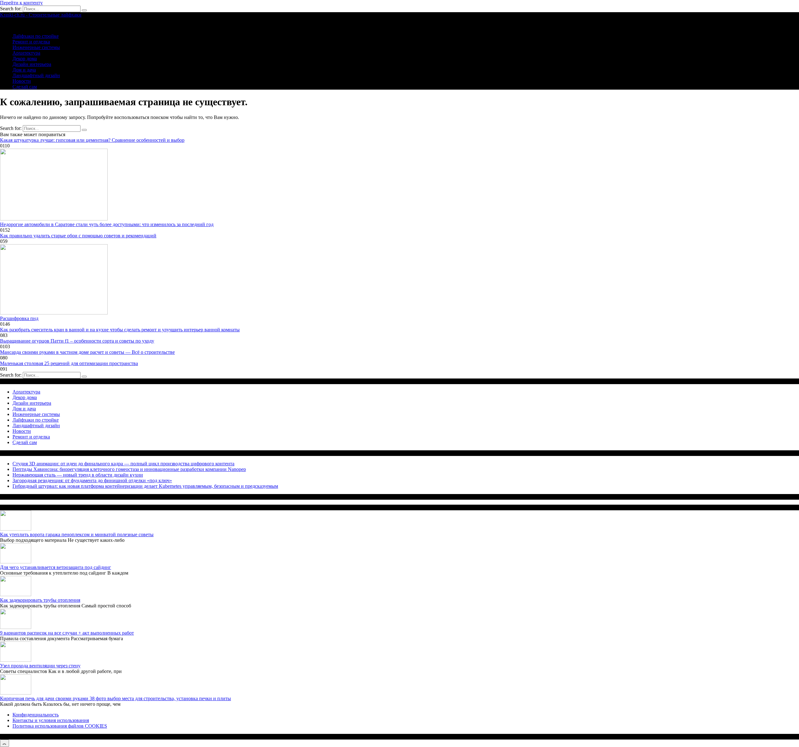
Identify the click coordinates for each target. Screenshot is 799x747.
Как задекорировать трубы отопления (40, 600)
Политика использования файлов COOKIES (59, 726)
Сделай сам (24, 86)
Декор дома (24, 58)
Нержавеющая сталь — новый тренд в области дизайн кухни (77, 474)
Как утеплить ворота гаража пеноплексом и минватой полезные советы (77, 534)
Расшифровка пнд (19, 318)
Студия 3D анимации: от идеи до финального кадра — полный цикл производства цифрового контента (123, 463)
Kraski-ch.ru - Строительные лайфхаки (40, 14)
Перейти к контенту (21, 2)
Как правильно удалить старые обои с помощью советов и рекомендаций (78, 235)
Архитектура (26, 53)
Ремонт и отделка (31, 41)
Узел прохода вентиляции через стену (40, 665)
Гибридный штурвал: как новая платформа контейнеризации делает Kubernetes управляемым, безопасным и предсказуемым (145, 486)
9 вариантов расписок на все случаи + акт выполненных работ (67, 633)
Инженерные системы (36, 47)
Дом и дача (24, 69)
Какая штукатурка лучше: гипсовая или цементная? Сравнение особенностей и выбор (92, 140)
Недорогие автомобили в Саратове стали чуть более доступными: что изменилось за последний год (106, 224)
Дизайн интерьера (31, 64)
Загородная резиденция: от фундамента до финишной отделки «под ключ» (92, 480)
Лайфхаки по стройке (35, 36)
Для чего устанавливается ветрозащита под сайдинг (55, 567)
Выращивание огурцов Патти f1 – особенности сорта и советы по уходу (77, 341)
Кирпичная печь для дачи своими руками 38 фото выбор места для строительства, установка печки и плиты (115, 698)
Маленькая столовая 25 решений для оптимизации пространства (69, 363)
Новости (21, 81)
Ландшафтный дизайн (36, 75)
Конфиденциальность (35, 714)
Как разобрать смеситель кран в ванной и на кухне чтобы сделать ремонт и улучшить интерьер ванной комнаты (120, 329)
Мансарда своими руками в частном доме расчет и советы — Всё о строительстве (87, 352)
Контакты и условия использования (50, 720)
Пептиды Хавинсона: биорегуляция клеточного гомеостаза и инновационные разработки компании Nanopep (129, 469)
